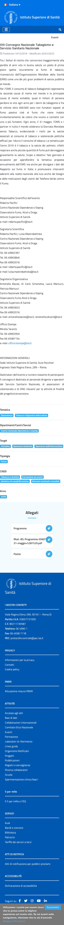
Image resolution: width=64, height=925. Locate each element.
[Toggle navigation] (6, 29)
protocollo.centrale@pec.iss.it (27, 638)
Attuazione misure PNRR (19, 691)
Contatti (9, 665)
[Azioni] (5, 5)
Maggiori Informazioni (14, 921)
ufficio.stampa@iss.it (20, 343)
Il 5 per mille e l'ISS (15, 801)
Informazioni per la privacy (19, 660)
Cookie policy (12, 669)
